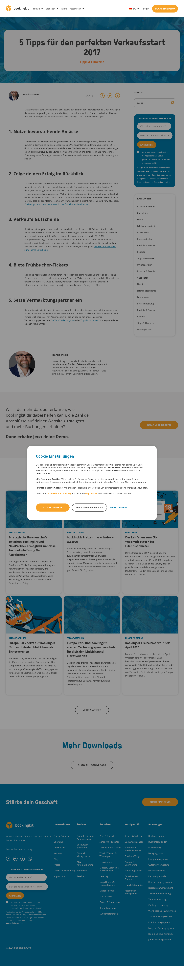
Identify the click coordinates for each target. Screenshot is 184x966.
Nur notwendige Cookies (89, 507)
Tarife (64, 8)
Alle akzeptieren (52, 507)
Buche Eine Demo (165, 8)
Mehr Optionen (119, 507)
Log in (146, 8)
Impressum (91, 493)
